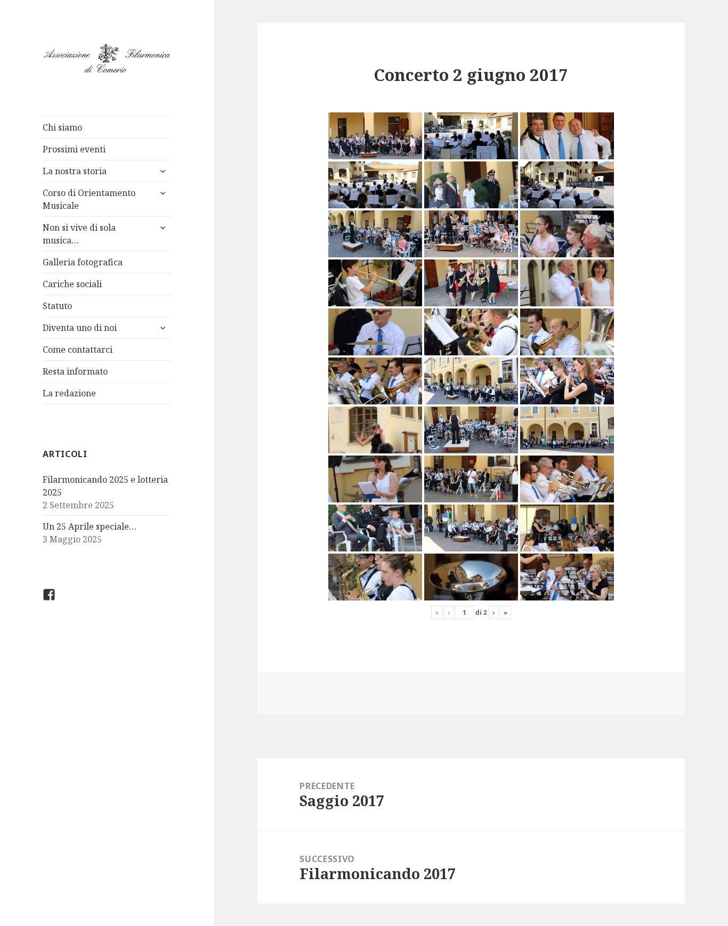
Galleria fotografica (83, 262)
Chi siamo (62, 127)
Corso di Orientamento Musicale (89, 199)
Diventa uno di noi (80, 328)
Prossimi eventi (74, 149)
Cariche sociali (72, 284)
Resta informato (75, 371)
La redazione (69, 393)
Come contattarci (77, 349)
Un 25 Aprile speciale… (89, 526)
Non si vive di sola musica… (79, 234)
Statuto (57, 306)
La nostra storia (75, 171)
